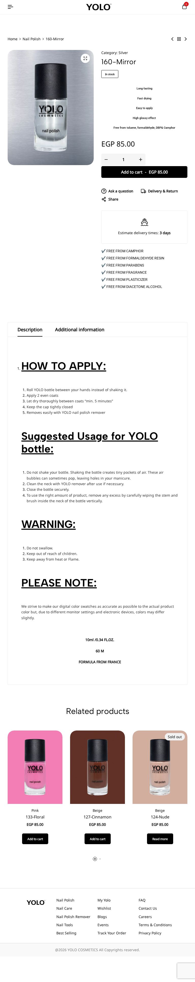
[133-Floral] (35, 766)
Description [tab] (30, 329)
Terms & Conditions (155, 924)
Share (113, 199)
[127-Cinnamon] (97, 766)
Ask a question (120, 191)
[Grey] (179, 39)
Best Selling (66, 933)
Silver (123, 52)
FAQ (142, 900)
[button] (35, 838)
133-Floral (35, 817)
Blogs (102, 916)
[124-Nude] (160, 766)
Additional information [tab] (79, 329)
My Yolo (104, 900)
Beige (97, 810)
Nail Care (64, 908)
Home (13, 39)
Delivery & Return (163, 191)
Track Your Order (112, 933)
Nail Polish (32, 39)
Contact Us (148, 908)
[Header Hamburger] (10, 7)
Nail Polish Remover (73, 916)
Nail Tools (64, 924)
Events (103, 924)
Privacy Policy (150, 933)
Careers (145, 916)
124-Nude (160, 817)
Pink (35, 810)
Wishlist (104, 908)
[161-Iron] (185, 39)
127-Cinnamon (97, 817)
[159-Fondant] (172, 39)
